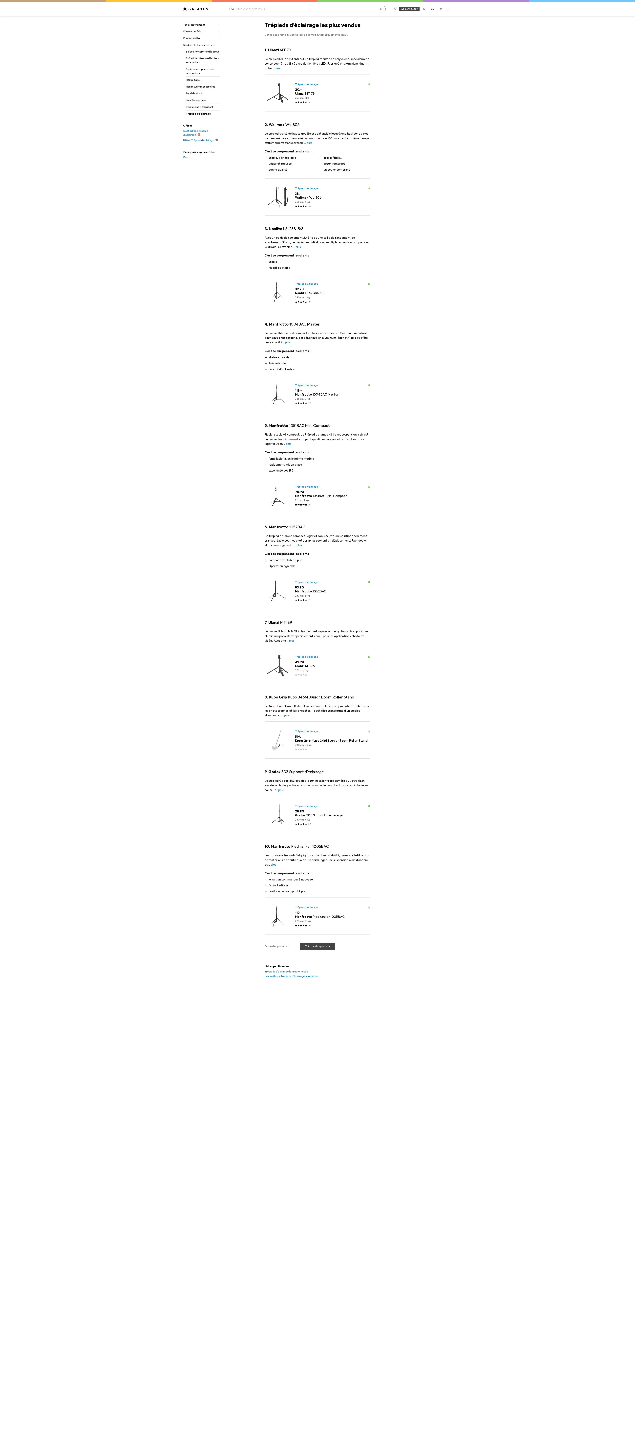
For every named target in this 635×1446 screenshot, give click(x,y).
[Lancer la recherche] (233, 9)
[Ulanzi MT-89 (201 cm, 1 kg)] (317, 665)
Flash (186, 157)
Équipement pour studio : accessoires (201, 71)
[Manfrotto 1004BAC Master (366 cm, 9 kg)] (317, 393)
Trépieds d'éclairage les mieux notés (286, 971)
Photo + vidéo (191, 38)
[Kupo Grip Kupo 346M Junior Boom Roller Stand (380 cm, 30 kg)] (317, 740)
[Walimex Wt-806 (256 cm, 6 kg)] (317, 197)
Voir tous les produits (317, 946)
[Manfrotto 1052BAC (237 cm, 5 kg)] (317, 590)
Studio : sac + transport (199, 107)
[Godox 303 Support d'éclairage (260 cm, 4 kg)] (317, 814)
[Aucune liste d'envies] (440, 9)
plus (277, 68)
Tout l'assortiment (194, 24)
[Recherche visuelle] (382, 9)
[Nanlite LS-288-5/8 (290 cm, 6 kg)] (317, 292)
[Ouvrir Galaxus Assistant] (424, 9)
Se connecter (409, 9)
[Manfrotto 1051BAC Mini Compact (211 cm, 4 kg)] (317, 495)
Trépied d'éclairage (198, 113)
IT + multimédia (192, 31)
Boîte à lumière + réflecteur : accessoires (203, 60)
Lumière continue (196, 100)
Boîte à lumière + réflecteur (202, 51)
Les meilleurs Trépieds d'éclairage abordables (291, 976)
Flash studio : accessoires (200, 86)
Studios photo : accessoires (199, 45)
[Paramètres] (394, 9)
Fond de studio (194, 93)
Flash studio (193, 80)
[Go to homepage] (195, 8)
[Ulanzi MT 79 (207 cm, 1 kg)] (317, 92)
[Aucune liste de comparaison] (432, 9)
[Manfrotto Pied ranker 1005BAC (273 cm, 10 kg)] (317, 916)
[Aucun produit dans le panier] (448, 9)
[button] (348, 35)
